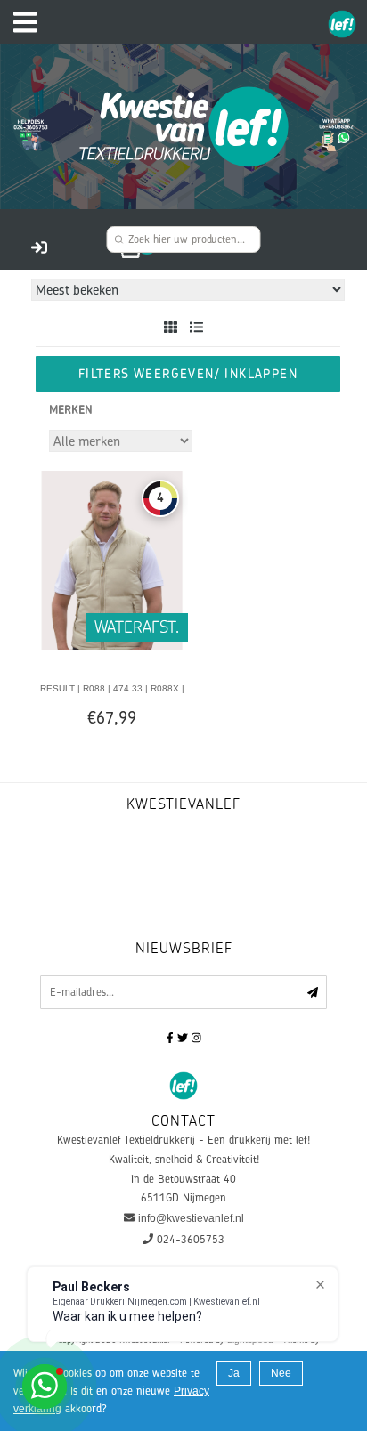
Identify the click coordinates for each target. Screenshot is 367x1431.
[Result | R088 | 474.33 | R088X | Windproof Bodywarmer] (112, 559)
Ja (234, 1373)
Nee (281, 1373)
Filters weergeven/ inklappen (188, 373)
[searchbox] (183, 239)
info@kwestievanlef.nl (191, 1218)
